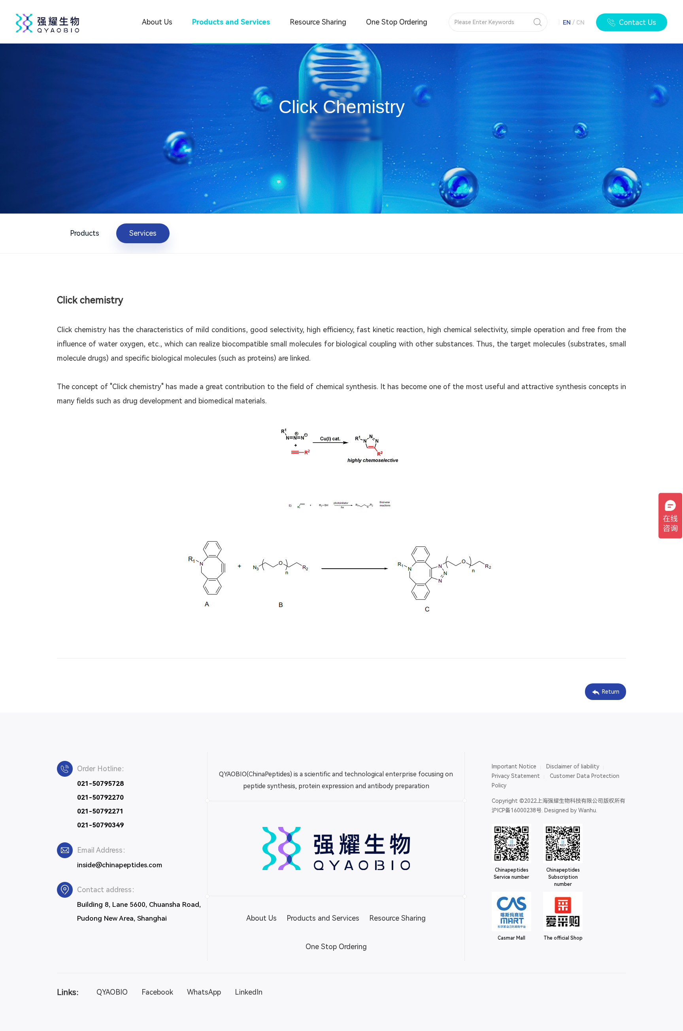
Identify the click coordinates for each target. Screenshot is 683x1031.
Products (84, 233)
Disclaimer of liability (572, 766)
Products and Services (231, 22)
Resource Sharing (318, 22)
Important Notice (514, 766)
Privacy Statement (516, 776)
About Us (157, 22)
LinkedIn (248, 992)
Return (610, 692)
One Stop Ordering (396, 22)
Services (143, 233)
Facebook (157, 992)
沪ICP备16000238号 (516, 810)
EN (567, 22)
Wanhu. (587, 810)
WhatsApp (204, 992)
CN (580, 22)
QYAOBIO (112, 992)
